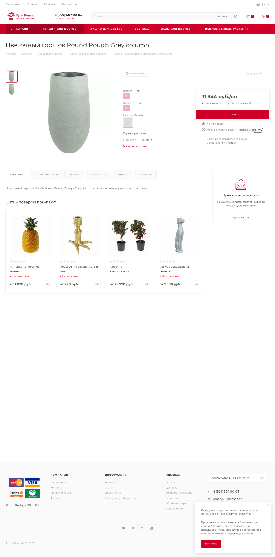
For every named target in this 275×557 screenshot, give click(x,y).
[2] (250, 73)
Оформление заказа (179, 492)
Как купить (98, 174)
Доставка (145, 174)
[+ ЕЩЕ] (263, 29)
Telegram (133, 528)
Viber (142, 528)
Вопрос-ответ (174, 508)
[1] (247, 73)
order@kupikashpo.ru (228, 499)
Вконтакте (123, 528)
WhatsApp (152, 528)
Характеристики (46, 174)
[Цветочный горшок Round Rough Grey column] (69, 113)
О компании (58, 482)
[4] (257, 73)
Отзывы (74, 174)
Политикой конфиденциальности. (231, 533)
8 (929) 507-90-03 (68, 15)
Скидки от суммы (61, 492)
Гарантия (172, 498)
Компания (59, 474)
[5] (260, 73)
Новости (110, 482)
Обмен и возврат (176, 503)
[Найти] (235, 16)
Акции (55, 498)
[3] (254, 73)
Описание (17, 174)
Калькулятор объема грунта (122, 498)
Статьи (109, 487)
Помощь (173, 474)
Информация (116, 474)
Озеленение (113, 492)
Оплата (122, 174)
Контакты (56, 487)
